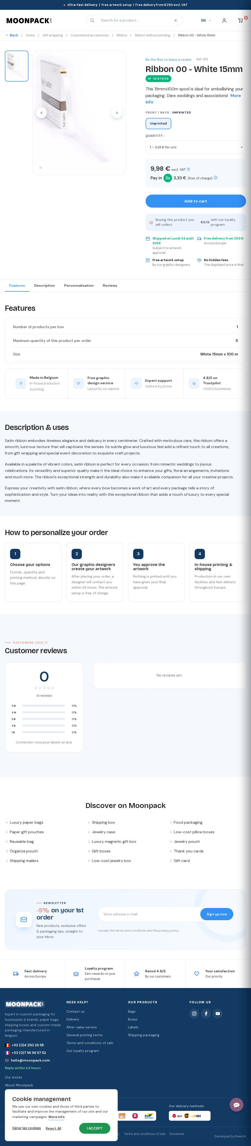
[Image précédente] (41, 112)
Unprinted (158, 123)
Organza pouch (24, 851)
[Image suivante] (117, 112)
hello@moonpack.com (30, 1060)
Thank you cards (189, 851)
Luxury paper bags (26, 822)
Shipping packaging (143, 1035)
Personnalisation (79, 285)
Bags (132, 1011)
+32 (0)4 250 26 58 (28, 1045)
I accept (95, 1128)
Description (44, 285)
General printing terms (84, 1035)
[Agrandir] (40, 168)
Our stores (13, 1077)
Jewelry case (103, 832)
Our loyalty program (82, 1050)
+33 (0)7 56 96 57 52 (29, 1052)
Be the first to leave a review (168, 59)
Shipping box (103, 822)
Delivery (72, 1019)
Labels (133, 1027)
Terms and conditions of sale (89, 1043)
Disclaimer (177, 1134)
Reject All (53, 1128)
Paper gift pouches (27, 832)
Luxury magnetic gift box (114, 841)
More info (57, 1117)
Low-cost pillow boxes (194, 832)
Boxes (133, 1019)
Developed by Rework (230, 1136)
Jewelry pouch (187, 841)
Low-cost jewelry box (111, 860)
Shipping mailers (24, 860)
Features (17, 285)
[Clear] (176, 20)
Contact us (75, 1011)
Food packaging (188, 822)
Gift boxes (101, 851)
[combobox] (133, 20)
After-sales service (81, 1027)
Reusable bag (22, 841)
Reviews (110, 285)
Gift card (182, 860)
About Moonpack (19, 1085)
